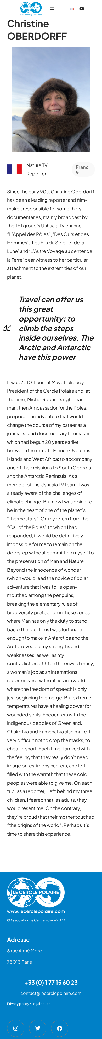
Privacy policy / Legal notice (29, 1004)
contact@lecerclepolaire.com (51, 993)
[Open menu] (52, 8)
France (82, 169)
